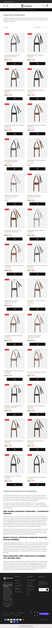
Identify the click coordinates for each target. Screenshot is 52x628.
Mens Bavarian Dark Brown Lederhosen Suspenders (15, 90)
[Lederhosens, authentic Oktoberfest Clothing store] (8, 579)
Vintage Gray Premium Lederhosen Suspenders (36, 231)
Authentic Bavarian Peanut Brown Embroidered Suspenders (13, 231)
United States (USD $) (8, 1)
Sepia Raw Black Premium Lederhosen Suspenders (37, 266)
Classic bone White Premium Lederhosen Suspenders (12, 196)
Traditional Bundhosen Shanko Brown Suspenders (14, 441)
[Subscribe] (47, 590)
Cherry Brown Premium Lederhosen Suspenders (36, 301)
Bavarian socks (33, 563)
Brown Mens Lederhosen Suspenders (36, 372)
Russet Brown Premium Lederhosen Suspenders (36, 161)
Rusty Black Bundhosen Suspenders (36, 477)
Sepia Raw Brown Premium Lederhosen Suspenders (11, 161)
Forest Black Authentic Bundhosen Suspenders (36, 406)
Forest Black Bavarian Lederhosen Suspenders (36, 90)
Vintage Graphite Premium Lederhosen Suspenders (15, 126)
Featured (38, 27)
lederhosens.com (9, 602)
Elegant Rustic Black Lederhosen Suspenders (35, 55)
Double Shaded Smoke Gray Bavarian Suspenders (14, 371)
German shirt (22, 563)
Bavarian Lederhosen (10, 542)
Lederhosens (46, 619)
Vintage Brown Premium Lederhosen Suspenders (36, 126)
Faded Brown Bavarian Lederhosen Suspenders (13, 336)
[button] (4, 5)
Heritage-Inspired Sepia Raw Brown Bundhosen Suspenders (14, 406)
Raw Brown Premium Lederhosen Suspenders (13, 476)
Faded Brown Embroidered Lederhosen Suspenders (34, 336)
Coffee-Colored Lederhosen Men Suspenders (35, 441)
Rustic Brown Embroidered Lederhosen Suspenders (34, 196)
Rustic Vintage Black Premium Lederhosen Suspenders (12, 55)
